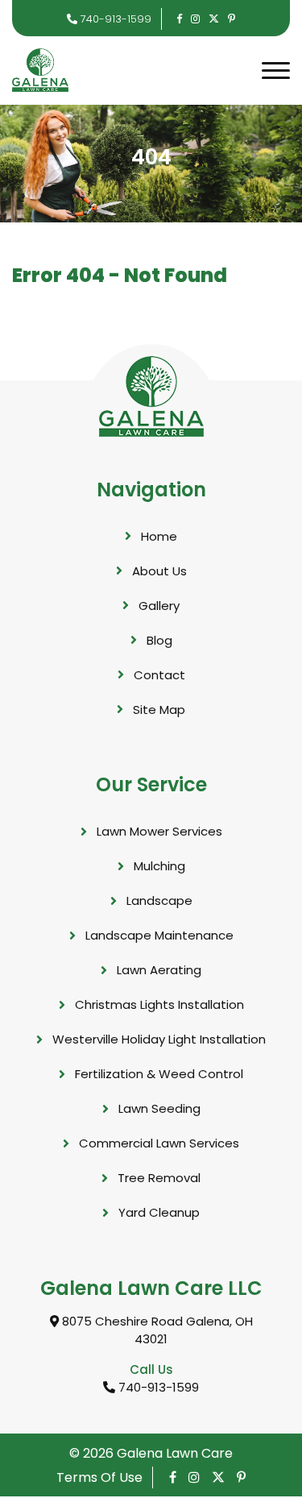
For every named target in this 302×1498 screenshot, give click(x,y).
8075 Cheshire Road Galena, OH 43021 (156, 1330)
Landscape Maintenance (159, 935)
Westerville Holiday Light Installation (159, 1039)
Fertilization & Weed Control (159, 1073)
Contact (159, 674)
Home (159, 536)
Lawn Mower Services (159, 831)
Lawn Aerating (159, 969)
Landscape (159, 900)
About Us (159, 570)
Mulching (159, 865)
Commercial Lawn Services (159, 1143)
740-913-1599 (114, 19)
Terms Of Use (99, 1477)
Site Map (159, 709)
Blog (159, 640)
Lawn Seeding (159, 1108)
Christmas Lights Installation (159, 1004)
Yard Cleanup (159, 1212)
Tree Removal (159, 1177)
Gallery (159, 605)
